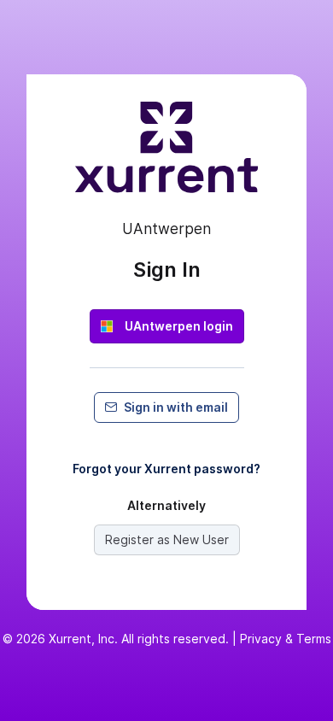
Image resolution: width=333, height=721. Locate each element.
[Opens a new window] (166, 155)
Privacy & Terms (285, 638)
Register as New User (167, 539)
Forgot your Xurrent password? (166, 468)
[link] (167, 326)
